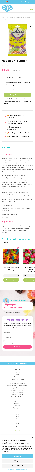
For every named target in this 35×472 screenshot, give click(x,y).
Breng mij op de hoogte (17, 95)
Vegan (17, 423)
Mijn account (17, 377)
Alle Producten (10, 18)
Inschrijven (17, 347)
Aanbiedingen (17, 405)
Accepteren (17, 456)
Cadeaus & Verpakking (17, 390)
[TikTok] (19, 430)
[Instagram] (15, 430)
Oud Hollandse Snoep (17, 392)
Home (3, 18)
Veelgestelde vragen (17, 379)
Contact (17, 375)
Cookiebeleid (10, 469)
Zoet (17, 416)
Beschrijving (6, 147)
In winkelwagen (11, 280)
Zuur (17, 419)
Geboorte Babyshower (17, 397)
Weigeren (17, 461)
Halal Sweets (20, 18)
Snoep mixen (17, 401)
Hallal (17, 421)
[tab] (6, 148)
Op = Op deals (17, 408)
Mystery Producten (17, 394)
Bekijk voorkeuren (17, 466)
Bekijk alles (5, 243)
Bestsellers (17, 403)
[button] (32, 437)
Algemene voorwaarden (21, 469)
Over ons (17, 372)
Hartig (17, 414)
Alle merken (17, 410)
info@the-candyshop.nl (12, 312)
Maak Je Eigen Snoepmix (17, 383)
